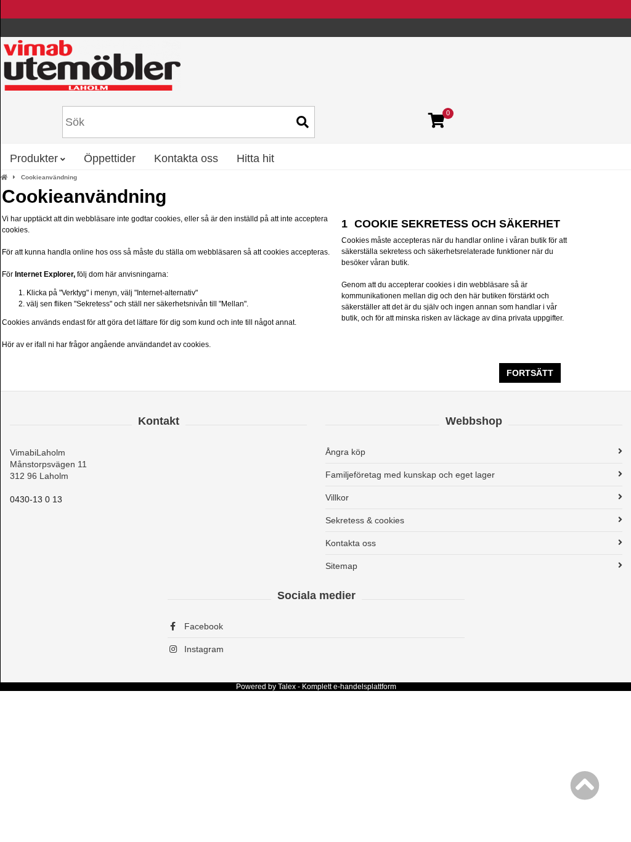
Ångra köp (345, 452)
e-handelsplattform (364, 686)
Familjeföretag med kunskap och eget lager (410, 475)
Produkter (34, 158)
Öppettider (110, 158)
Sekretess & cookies (364, 520)
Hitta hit (255, 158)
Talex (287, 686)
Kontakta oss (186, 158)
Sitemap (341, 566)
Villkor (337, 497)
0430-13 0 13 (36, 499)
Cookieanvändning (49, 177)
